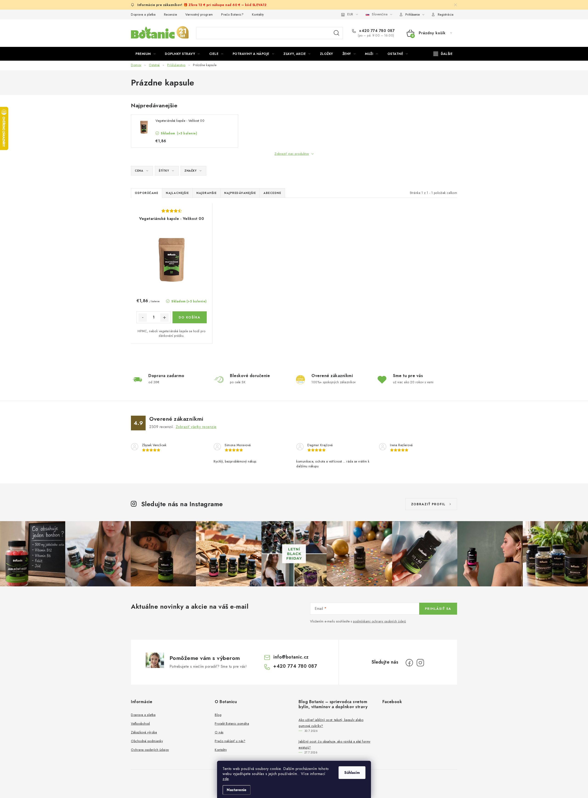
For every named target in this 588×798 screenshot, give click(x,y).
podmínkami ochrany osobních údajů (379, 621)
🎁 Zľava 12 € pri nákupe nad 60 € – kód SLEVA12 (225, 5)
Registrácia (446, 14)
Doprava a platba (143, 14)
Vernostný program (199, 14)
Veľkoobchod (140, 723)
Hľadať (336, 33)
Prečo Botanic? (232, 14)
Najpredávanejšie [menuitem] (240, 193)
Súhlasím (352, 772)
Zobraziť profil (428, 504)
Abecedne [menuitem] (272, 193)
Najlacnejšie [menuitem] (177, 193)
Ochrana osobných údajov (150, 749)
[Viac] (443, 54)
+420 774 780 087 (376, 30)
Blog (218, 715)
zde (226, 778)
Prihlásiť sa (438, 608)
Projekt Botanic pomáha (232, 723)
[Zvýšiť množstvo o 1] (164, 317)
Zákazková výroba (144, 732)
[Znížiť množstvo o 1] (143, 317)
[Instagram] (420, 662)
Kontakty (258, 14)
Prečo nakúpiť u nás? (230, 741)
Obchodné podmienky (147, 741)
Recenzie (170, 14)
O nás (219, 732)
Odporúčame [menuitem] (146, 193)
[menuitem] (145, 54)
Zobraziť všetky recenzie (196, 426)
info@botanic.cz (291, 657)
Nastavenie (236, 789)
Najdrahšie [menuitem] (206, 193)
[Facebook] (409, 662)
